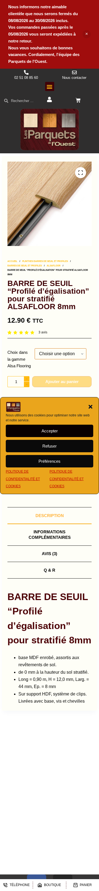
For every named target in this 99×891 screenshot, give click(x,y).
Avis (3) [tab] (49, 553)
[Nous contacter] (74, 72)
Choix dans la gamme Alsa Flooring (19, 359)
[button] (90, 407)
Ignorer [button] (86, 34)
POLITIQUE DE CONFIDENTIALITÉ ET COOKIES (23, 479)
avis (42, 332)
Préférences (49, 461)
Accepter (50, 431)
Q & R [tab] (49, 570)
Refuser (49, 446)
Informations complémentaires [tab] (50, 534)
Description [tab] (49, 515)
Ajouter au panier (62, 381)
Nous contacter (74, 78)
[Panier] (78, 100)
